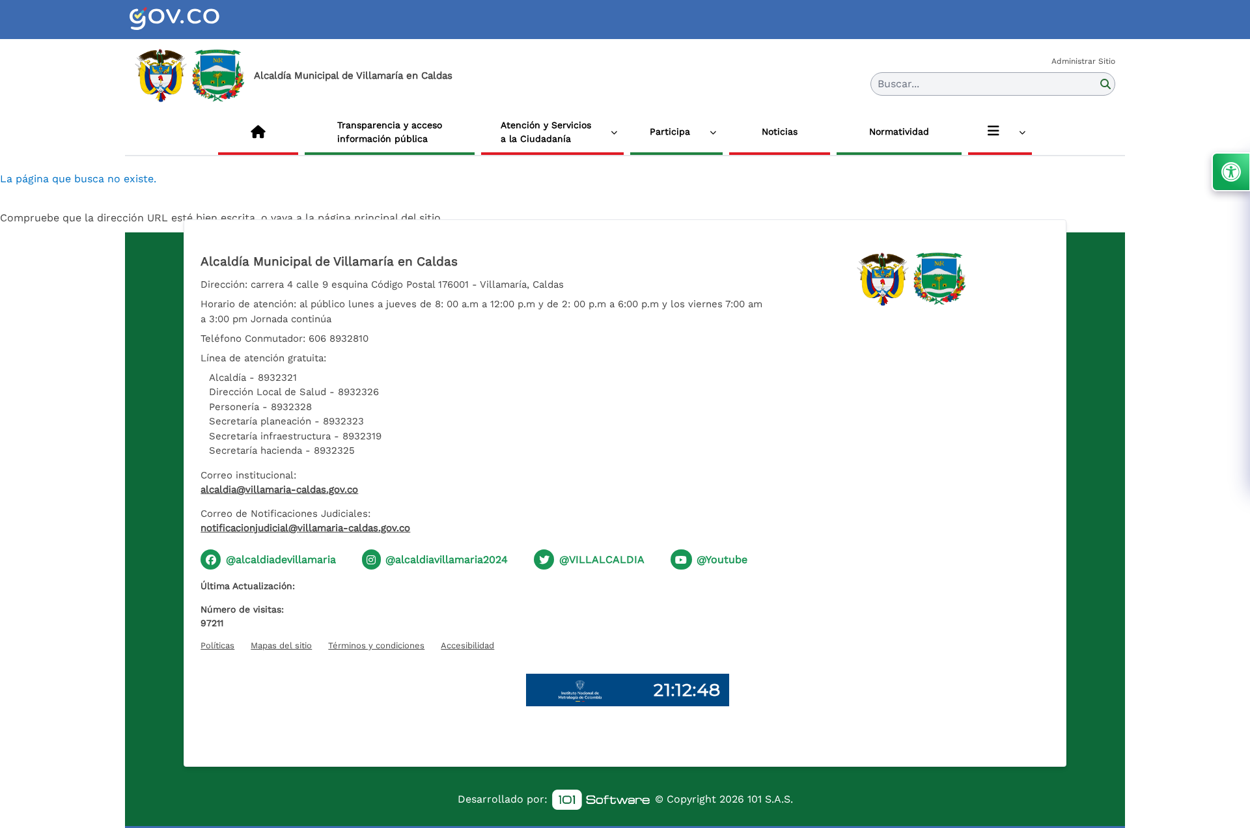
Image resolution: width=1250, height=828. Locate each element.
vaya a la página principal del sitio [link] (356, 218)
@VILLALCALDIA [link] (602, 559)
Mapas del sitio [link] (281, 645)
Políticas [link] (217, 645)
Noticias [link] (780, 131)
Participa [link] (670, 131)
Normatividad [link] (899, 131)
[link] (190, 20)
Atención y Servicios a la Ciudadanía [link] (546, 132)
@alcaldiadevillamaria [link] (281, 559)
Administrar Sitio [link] (1083, 61)
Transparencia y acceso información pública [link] (389, 132)
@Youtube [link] (722, 559)
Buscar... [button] (898, 83)
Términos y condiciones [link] (376, 645)
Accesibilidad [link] (467, 645)
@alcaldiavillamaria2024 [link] (446, 559)
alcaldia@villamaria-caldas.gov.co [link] (279, 489)
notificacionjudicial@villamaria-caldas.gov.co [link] (305, 528)
